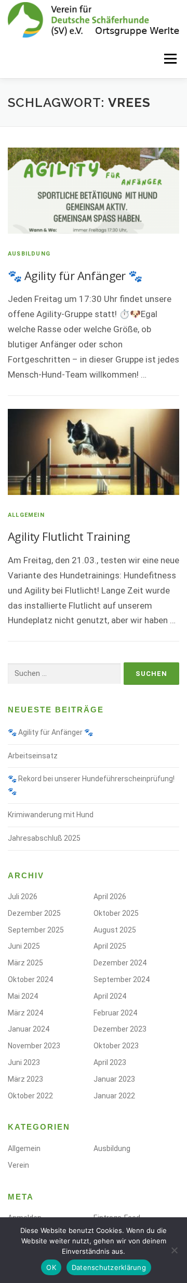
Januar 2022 (114, 1096)
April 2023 (110, 1062)
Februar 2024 (115, 1013)
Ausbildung (29, 253)
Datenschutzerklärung (109, 1267)
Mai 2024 (23, 996)
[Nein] (174, 1250)
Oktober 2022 (30, 1096)
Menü (169, 58)
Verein (18, 1165)
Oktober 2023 (116, 1046)
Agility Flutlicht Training (69, 536)
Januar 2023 (114, 1079)
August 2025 (115, 930)
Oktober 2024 (30, 979)
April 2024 (110, 996)
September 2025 (36, 930)
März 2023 (25, 1079)
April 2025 (110, 946)
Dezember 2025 (34, 913)
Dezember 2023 (120, 1029)
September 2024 (122, 979)
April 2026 (110, 896)
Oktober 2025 (116, 913)
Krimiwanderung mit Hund (51, 814)
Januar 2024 (28, 1029)
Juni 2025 (24, 946)
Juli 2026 (22, 896)
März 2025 (25, 963)
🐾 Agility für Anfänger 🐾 (75, 275)
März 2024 (25, 1013)
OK (51, 1267)
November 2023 (34, 1046)
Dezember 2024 (120, 963)
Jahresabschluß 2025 (44, 838)
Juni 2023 (24, 1062)
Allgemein (26, 515)
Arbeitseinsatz (33, 756)
